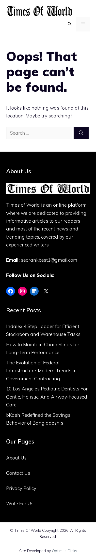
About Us (16, 458)
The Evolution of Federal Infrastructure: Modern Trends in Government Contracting (41, 371)
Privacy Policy (21, 488)
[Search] (81, 133)
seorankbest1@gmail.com (49, 260)
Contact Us (18, 473)
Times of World (23, 205)
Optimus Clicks (64, 550)
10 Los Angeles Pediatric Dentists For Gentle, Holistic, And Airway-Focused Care (47, 397)
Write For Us (19, 503)
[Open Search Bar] (69, 24)
